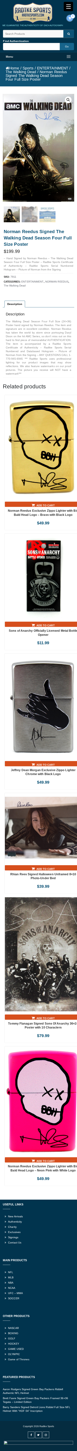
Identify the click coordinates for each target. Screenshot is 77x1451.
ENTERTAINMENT (52, 68)
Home (14, 68)
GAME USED (16, 1348)
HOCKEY (13, 1343)
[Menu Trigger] (68, 6)
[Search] (68, 34)
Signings (13, 1237)
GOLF (11, 1338)
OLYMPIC (14, 1354)
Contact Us (14, 1242)
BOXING (13, 1333)
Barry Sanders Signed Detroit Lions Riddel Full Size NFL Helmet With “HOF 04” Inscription (36, 1409)
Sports (28, 68)
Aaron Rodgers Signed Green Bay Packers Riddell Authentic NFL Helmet (33, 1391)
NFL (10, 1272)
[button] (68, 99)
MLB (10, 1277)
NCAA (11, 1287)
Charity (12, 1226)
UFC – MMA (15, 1293)
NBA (10, 1282)
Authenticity (15, 1221)
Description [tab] (14, 304)
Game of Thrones (18, 1359)
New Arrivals (15, 1216)
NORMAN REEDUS (56, 281)
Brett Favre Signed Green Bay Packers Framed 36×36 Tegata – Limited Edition (35, 1400)
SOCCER (13, 1298)
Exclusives (14, 1232)
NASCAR (13, 1328)
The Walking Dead (21, 72)
